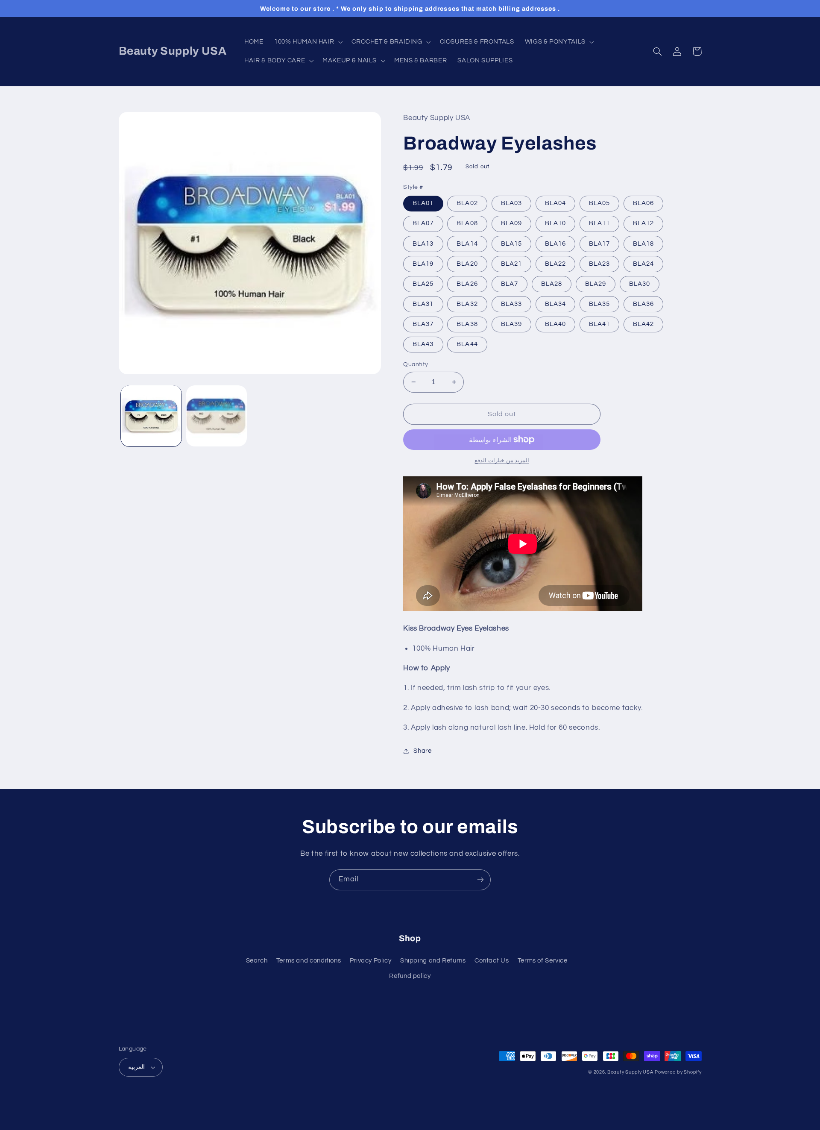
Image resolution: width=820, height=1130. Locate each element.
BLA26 (467, 284)
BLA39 (511, 324)
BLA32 (467, 304)
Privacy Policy (371, 960)
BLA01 (423, 203)
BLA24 (643, 264)
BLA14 (467, 244)
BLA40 (555, 324)
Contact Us (491, 960)
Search (257, 960)
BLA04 (555, 203)
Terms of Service (543, 960)
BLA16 (555, 244)
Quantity (415, 364)
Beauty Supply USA (630, 1072)
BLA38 (467, 324)
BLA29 (595, 284)
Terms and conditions (308, 960)
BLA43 (423, 344)
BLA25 (423, 284)
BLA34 (555, 304)
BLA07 (423, 223)
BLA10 (555, 223)
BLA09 (511, 223)
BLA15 (511, 244)
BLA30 (639, 284)
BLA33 (511, 304)
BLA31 (423, 304)
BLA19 (423, 264)
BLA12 (643, 223)
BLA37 (423, 324)
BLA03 (511, 203)
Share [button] (422, 751)
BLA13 (423, 244)
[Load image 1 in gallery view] (151, 415)
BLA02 (467, 203)
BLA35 (599, 304)
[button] (307, 41)
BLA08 (467, 223)
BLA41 (599, 324)
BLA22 (555, 264)
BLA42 (643, 324)
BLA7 (509, 284)
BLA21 (511, 264)
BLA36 (643, 304)
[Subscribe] (480, 879)
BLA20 (467, 264)
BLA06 (643, 203)
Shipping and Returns (433, 960)
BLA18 (643, 244)
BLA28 (551, 284)
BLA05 (599, 203)
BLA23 (599, 264)
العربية (136, 1067)
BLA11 (599, 223)
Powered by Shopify (678, 1072)
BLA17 (599, 244)
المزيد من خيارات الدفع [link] (501, 461)
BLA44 (467, 344)
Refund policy (409, 976)
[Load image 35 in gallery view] (216, 415)
